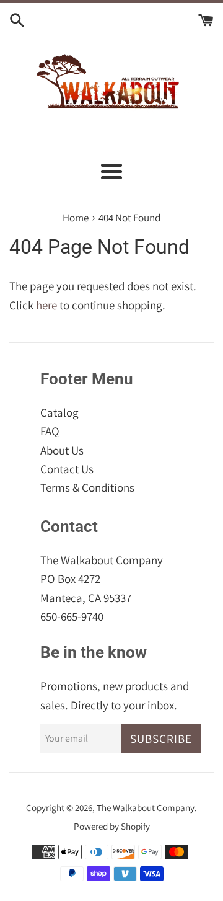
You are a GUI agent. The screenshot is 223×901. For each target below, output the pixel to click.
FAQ (49, 431)
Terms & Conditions (87, 487)
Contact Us (67, 468)
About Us (62, 450)
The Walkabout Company (146, 807)
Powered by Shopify (112, 826)
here (46, 305)
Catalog (59, 412)
